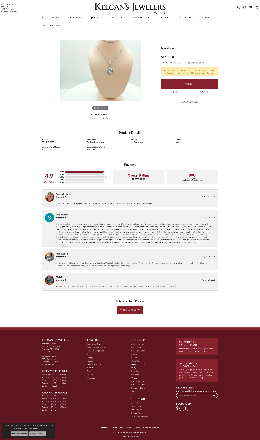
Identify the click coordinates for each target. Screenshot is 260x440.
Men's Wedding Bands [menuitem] (95, 350)
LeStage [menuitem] (134, 367)
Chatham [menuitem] (134, 354)
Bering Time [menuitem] (136, 347)
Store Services (136, 409)
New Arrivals (140, 17)
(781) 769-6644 (7, 7)
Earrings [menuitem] (90, 357)
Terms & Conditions (133, 427)
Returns (204, 92)
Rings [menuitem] (89, 354)
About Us (135, 402)
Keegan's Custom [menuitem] (137, 364)
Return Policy (105, 427)
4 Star (62, 174)
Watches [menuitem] (90, 374)
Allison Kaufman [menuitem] (137, 344)
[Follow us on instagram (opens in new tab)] (178, 408)
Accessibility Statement (151, 427)
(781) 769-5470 (7, 5)
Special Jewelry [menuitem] (92, 378)
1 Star (62, 182)
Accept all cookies (38, 434)
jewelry (50, 25)
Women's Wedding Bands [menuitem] (96, 347)
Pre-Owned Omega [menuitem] (138, 381)
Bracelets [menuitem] (90, 367)
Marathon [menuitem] (135, 374)
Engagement (50, 17)
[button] (238, 7)
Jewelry (96, 17)
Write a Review (130, 309)
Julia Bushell (62, 253)
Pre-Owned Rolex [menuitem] (138, 384)
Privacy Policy (136, 413)
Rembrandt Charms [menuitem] (138, 388)
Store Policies (136, 406)
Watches (117, 17)
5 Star (62, 171)
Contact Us (210, 17)
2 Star (62, 180)
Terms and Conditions (139, 416)
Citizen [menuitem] (134, 357)
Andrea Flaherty (63, 193)
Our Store (186, 17)
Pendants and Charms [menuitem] (95, 364)
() (105, 171)
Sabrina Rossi (62, 214)
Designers (75, 17)
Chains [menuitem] (89, 371)
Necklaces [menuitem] (90, 361)
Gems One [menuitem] (135, 361)
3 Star (62, 177)
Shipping (175, 92)
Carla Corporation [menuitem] (138, 350)
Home (44, 25)
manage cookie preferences (26, 428)
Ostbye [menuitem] (134, 378)
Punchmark (134, 436)
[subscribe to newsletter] (214, 395)
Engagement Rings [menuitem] (94, 344)
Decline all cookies (19, 434)
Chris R (59, 277)
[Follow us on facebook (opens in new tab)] (185, 408)
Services (164, 17)
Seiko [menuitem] (133, 391)
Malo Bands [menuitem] (135, 371)
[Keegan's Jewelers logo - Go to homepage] (130, 7)
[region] (100, 70)
